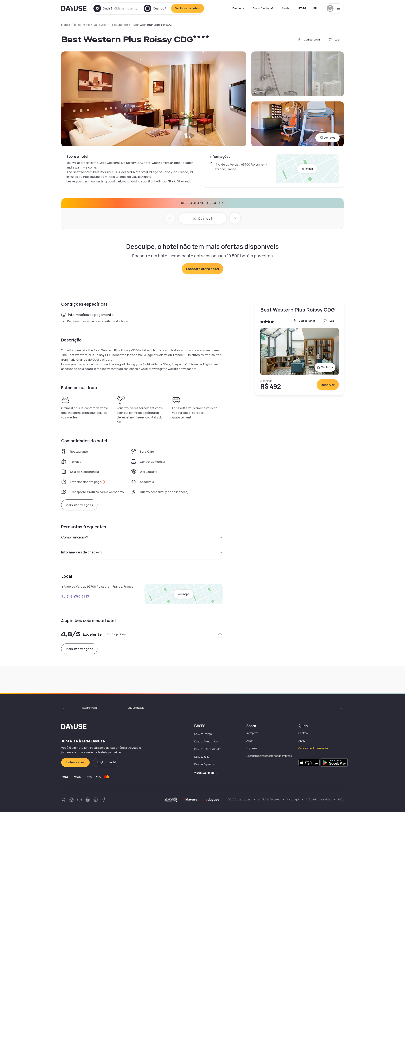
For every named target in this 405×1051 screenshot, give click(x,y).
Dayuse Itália (201, 756)
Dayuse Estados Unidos (207, 749)
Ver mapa (307, 168)
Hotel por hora (89, 708)
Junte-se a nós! (75, 762)
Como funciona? (262, 8)
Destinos (238, 8)
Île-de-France (82, 25)
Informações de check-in (81, 552)
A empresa (252, 733)
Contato (303, 733)
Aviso (249, 740)
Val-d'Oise (100, 25)
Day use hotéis (135, 708)
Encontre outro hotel (202, 269)
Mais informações (79, 505)
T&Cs (341, 799)
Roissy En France (120, 25)
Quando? (205, 218)
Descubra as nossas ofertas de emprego (269, 756)
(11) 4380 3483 (78, 596)
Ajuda (285, 8)
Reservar (328, 385)
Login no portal (106, 762)
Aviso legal (293, 799)
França (65, 25)
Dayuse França (203, 734)
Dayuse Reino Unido (205, 741)
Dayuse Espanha (204, 764)
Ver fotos (329, 137)
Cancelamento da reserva (313, 748)
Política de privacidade (318, 799)
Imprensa (252, 748)
